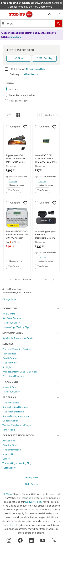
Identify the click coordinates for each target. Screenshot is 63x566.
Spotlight (6, 367)
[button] (3, 23)
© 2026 (7, 494)
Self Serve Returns (11, 318)
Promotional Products (13, 376)
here (12, 525)
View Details (13, 190)
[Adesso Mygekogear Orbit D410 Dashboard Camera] (46, 217)
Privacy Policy (31, 477)
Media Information (11, 449)
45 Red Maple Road (35, 69)
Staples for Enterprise (13, 411)
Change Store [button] (9, 299)
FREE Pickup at (18, 69)
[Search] (58, 23)
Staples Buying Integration (15, 416)
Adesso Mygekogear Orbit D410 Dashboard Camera (45, 234)
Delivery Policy (33, 501)
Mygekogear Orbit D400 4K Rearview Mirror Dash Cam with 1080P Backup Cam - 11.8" (16, 158)
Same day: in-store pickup (22, 94)
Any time (13, 89)
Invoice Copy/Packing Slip (15, 327)
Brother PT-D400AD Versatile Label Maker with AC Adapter (17, 234)
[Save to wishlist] (25, 127)
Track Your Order (11, 322)
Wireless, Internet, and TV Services (19, 371)
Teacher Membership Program (17, 425)
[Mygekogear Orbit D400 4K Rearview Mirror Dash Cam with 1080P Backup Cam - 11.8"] (17, 141)
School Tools (8, 429)
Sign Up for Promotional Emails (17, 338)
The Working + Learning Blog (16, 463)
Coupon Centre (10, 420)
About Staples (9, 440)
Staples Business (10, 402)
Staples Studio (9, 362)
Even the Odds (9, 445)
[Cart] (58, 14)
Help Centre (8, 313)
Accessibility (8, 454)
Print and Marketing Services (16, 349)
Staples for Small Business (15, 407)
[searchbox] (30, 23)
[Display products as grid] (18, 115)
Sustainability (9, 467)
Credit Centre (9, 358)
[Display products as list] (9, 115)
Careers (6, 458)
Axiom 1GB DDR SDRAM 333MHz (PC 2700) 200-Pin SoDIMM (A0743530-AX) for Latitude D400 (45, 158)
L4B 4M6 (13, 181)
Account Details (10, 387)
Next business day (18, 100)
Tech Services (9, 353)
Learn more (45, 6)
